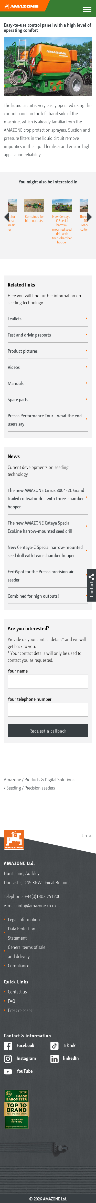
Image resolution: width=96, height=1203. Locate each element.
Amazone (12, 779)
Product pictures (23, 350)
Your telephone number (29, 698)
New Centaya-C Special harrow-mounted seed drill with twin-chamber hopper (45, 551)
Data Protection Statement (21, 933)
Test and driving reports (29, 334)
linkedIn (70, 1058)
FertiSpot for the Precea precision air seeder (40, 575)
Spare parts (18, 399)
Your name (18, 670)
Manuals (16, 383)
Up (84, 835)
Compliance (18, 965)
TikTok (69, 1045)
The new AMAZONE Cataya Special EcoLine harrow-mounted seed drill (40, 526)
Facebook (25, 1045)
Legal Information (24, 919)
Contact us (17, 991)
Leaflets (15, 318)
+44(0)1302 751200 (42, 896)
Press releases (20, 1010)
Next (89, 217)
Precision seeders (40, 787)
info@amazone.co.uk (37, 905)
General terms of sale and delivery (26, 951)
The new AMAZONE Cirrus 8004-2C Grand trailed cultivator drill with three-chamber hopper (46, 498)
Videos (14, 366)
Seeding (13, 787)
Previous (6, 217)
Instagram (26, 1058)
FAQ (11, 1000)
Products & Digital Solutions (49, 779)
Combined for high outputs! (33, 595)
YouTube (24, 1070)
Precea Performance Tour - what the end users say (45, 419)
